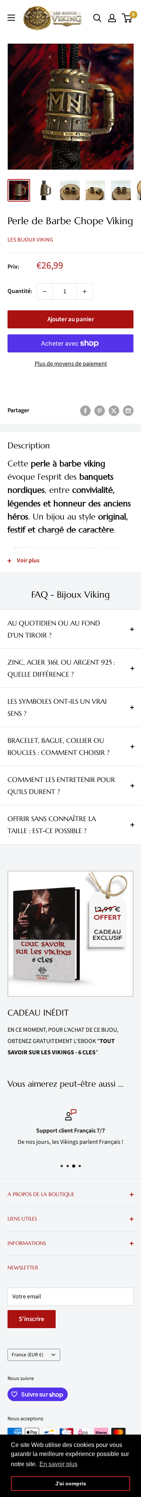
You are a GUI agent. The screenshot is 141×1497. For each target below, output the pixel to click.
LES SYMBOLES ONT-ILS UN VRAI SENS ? (57, 707)
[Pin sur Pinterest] (99, 410)
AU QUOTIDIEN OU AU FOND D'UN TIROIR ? (54, 629)
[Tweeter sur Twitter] (114, 410)
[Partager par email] (128, 410)
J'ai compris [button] (70, 1483)
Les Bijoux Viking (30, 240)
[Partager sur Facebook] (85, 410)
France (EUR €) (27, 1354)
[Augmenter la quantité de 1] (84, 291)
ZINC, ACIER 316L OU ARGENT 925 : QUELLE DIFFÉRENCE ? (61, 668)
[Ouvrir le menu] (11, 18)
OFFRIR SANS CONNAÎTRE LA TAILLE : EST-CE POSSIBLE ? (52, 824)
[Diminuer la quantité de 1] (45, 291)
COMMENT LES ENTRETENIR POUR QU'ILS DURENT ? (61, 785)
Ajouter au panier (70, 319)
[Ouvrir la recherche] (97, 18)
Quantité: (20, 291)
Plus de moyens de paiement (71, 364)
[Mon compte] (112, 18)
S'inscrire (31, 1319)
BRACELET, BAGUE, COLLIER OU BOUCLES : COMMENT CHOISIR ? (58, 746)
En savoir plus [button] (58, 1464)
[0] (127, 18)
